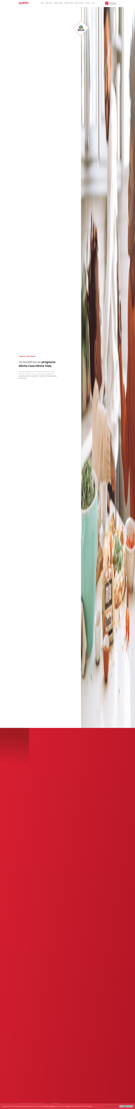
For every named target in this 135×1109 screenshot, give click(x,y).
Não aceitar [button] (129, 1106)
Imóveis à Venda (58, 3)
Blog (93, 3)
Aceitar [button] (122, 1106)
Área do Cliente (79, 3)
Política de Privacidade (48, 1106)
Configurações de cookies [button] (110, 1106)
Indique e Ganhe (68, 3)
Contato (87, 3)
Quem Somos (48, 3)
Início (42, 3)
